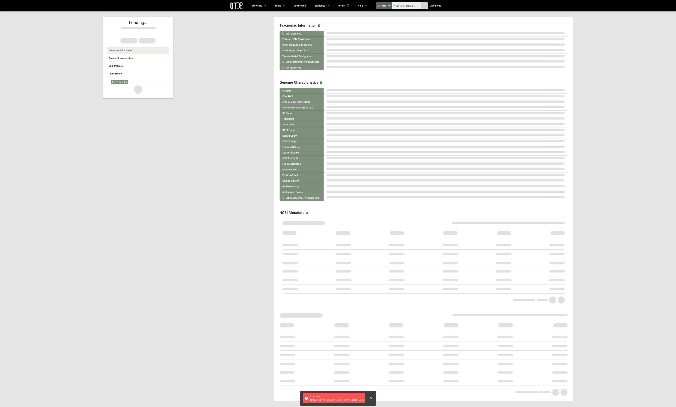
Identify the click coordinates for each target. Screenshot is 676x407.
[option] (138, 50)
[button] (258, 5)
